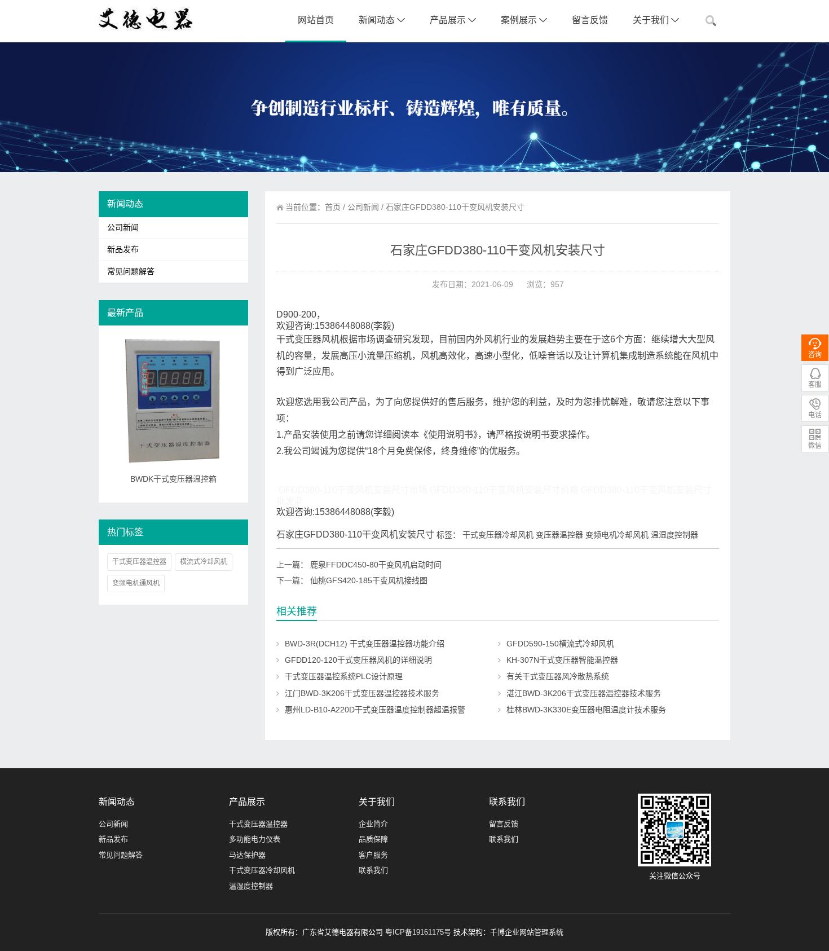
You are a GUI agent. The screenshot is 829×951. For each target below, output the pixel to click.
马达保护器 (247, 855)
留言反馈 (590, 20)
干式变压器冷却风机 (262, 870)
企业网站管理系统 (534, 932)
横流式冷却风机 (203, 562)
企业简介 (373, 824)
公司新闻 (363, 207)
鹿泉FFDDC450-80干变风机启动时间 (376, 564)
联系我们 (373, 870)
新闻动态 (378, 20)
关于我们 (652, 20)
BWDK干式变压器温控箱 (173, 478)
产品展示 (449, 20)
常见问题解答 (131, 271)
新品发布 (123, 249)
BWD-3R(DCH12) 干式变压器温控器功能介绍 (364, 643)
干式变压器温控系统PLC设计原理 (344, 676)
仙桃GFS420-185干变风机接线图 (368, 580)
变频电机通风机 (136, 583)
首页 (333, 207)
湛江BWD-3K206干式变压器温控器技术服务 (583, 693)
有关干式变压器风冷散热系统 (557, 676)
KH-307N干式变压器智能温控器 (562, 659)
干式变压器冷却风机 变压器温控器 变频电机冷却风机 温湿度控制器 (580, 534)
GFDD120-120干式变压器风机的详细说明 (358, 659)
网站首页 (316, 20)
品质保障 (373, 839)
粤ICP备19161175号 (418, 932)
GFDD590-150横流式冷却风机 (560, 643)
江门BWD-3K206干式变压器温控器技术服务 (362, 693)
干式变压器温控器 (139, 562)
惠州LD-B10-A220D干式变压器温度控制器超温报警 (375, 709)
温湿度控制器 (251, 886)
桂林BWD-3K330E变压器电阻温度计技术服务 (586, 709)
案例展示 (520, 20)
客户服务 (373, 855)
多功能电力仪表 (254, 839)
